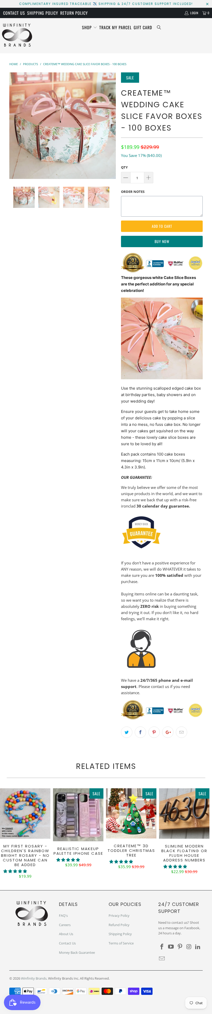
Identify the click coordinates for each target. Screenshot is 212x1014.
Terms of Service (121, 943)
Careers (65, 924)
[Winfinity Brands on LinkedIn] (198, 947)
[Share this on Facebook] (140, 732)
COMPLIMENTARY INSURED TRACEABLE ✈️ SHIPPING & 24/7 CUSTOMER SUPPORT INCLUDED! (106, 4)
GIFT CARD (143, 27)
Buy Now (162, 241)
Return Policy (74, 13)
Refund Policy (119, 924)
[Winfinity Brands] (17, 35)
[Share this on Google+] (167, 732)
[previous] (15, 125)
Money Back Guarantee (77, 952)
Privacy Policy (119, 915)
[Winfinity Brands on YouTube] (171, 947)
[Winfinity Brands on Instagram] (189, 947)
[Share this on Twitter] (126, 732)
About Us (66, 934)
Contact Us (14, 13)
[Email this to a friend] (181, 732)
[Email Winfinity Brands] (162, 959)
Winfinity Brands (34, 978)
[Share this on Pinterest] (154, 732)
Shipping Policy (42, 13)
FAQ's (63, 915)
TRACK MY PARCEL (115, 27)
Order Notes (133, 191)
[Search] (159, 27)
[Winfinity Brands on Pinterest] (180, 947)
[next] (110, 125)
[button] (15, 871)
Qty (124, 167)
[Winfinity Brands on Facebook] (162, 947)
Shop (87, 27)
